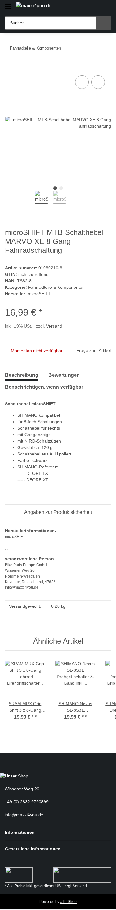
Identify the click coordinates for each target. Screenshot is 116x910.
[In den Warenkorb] (10, 67)
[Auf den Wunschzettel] (98, 82)
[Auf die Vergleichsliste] (82, 82)
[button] (84, 7)
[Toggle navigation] (8, 4)
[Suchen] (103, 23)
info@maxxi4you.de (23, 814)
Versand (54, 326)
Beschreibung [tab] (21, 375)
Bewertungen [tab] (64, 375)
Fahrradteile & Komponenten (56, 287)
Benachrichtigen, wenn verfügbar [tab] (44, 387)
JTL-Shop (68, 902)
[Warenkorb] (105, 7)
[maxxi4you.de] (33, 6)
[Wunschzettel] (94, 7)
